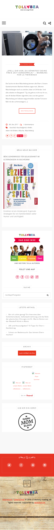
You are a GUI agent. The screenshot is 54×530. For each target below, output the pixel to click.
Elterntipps (27, 64)
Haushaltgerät (21, 127)
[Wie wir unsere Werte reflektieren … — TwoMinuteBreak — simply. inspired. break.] (17, 385)
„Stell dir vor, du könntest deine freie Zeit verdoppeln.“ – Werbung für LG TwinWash (27, 73)
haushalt (12, 127)
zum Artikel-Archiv (27, 353)
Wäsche (21, 130)
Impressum (7, 499)
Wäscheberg (29, 130)
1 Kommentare (28, 124)
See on (23, 395)
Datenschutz (19, 499)
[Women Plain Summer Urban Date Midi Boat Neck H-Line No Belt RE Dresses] (36, 376)
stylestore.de (39, 502)
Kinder (29, 127)
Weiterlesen (27, 111)
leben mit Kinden (12, 130)
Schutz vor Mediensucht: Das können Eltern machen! (25, 333)
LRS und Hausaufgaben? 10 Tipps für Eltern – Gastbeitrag (25, 327)
